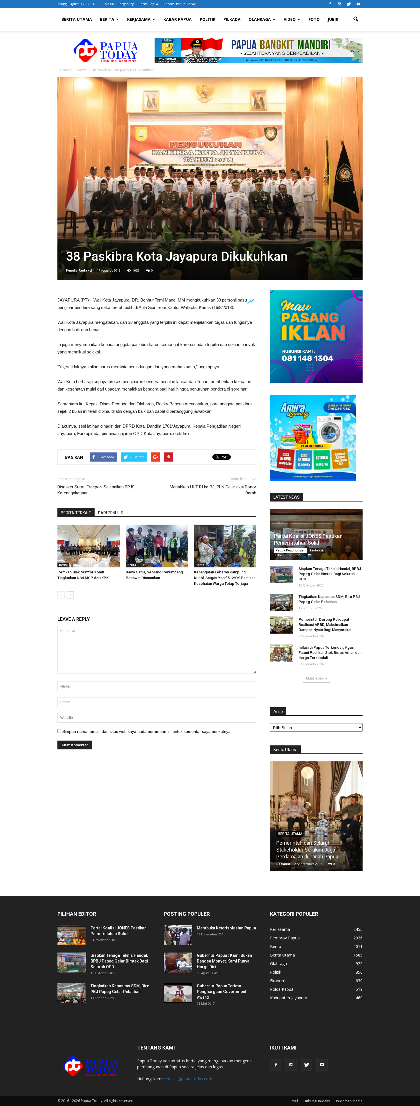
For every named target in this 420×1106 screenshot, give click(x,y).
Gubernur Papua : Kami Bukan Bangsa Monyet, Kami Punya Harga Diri (224, 961)
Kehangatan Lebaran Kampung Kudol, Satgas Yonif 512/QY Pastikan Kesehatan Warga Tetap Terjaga (224, 578)
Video (290, 19)
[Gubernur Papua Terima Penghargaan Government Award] (178, 993)
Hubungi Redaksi (317, 1101)
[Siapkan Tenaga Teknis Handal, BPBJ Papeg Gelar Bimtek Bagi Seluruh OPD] (281, 574)
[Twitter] (349, 4)
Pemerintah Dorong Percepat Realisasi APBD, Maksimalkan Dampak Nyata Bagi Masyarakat (325, 624)
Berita (107, 19)
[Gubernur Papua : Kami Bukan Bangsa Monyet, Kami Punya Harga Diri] (178, 962)
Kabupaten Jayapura (288, 997)
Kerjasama (139, 19)
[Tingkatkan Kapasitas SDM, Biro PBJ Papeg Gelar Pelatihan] (281, 602)
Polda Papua (281, 989)
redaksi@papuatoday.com (188, 1078)
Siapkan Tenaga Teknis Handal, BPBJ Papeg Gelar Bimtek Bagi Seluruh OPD (330, 574)
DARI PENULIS (110, 513)
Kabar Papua (177, 19)
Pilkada (232, 19)
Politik (207, 19)
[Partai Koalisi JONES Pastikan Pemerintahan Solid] (71, 935)
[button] (356, 19)
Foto (314, 19)
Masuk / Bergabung (119, 4)
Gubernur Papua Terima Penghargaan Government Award (221, 992)
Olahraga (260, 19)
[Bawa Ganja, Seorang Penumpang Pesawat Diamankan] (157, 546)
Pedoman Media (349, 1101)
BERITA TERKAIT (76, 513)
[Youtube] (358, 4)
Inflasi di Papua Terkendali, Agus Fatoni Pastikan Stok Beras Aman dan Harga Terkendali (330, 652)
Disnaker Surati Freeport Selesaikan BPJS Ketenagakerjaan (96, 490)
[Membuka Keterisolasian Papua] (178, 935)
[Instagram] (339, 4)
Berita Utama (76, 19)
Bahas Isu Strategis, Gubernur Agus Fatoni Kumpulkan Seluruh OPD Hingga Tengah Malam (316, 850)
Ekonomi (278, 980)
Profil (293, 1101)
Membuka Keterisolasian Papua (226, 928)
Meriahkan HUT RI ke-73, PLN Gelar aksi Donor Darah (213, 490)
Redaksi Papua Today (179, 4)
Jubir (333, 19)
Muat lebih (314, 678)
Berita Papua (148, 4)
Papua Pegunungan (290, 550)
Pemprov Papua (285, 938)
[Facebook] (330, 4)
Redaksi (85, 270)
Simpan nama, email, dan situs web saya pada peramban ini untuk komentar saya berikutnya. (147, 731)
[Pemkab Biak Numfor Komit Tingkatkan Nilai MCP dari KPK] (88, 546)
